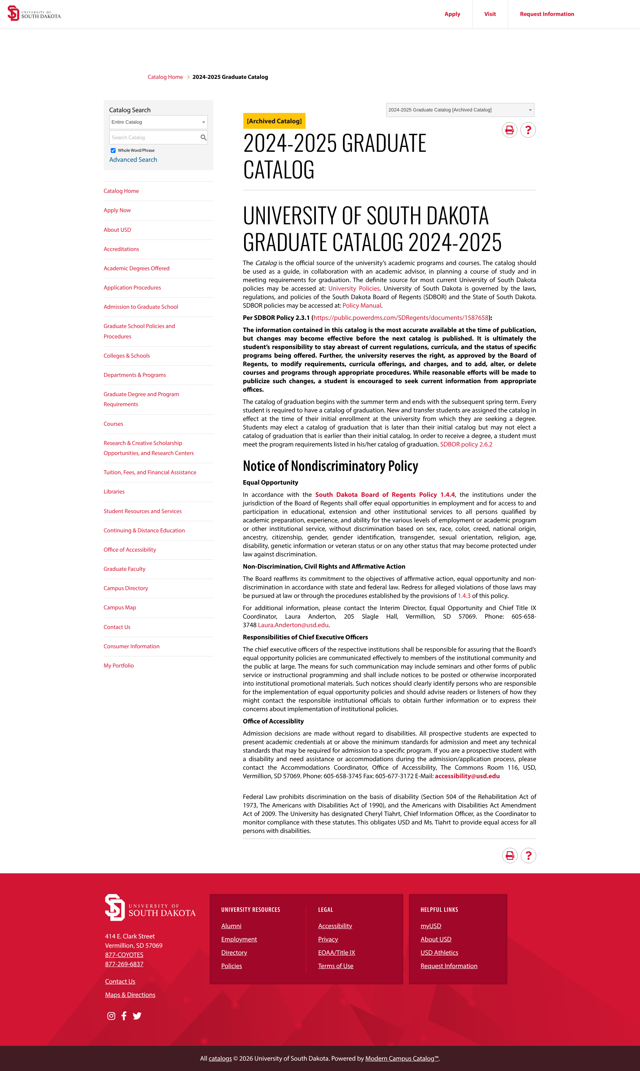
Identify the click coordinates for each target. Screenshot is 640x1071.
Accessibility (335, 925)
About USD (117, 230)
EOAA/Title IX (336, 952)
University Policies (354, 288)
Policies (231, 965)
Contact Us (117, 627)
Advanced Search (133, 159)
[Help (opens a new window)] (528, 130)
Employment (239, 939)
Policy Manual (362, 305)
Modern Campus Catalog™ (402, 1058)
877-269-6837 (124, 964)
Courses (113, 424)
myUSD (431, 925)
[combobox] (460, 110)
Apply (452, 14)
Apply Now (117, 210)
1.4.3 (464, 595)
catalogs (220, 1058)
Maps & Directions (130, 994)
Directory (234, 952)
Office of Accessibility (130, 549)
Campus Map (120, 607)
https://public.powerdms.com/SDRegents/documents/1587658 (401, 317)
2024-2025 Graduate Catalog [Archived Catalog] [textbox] (440, 110)
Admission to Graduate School (141, 307)
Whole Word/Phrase (136, 150)
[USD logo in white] (150, 918)
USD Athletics (440, 952)
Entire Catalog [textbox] (126, 122)
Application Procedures (132, 287)
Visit (490, 14)
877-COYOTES (124, 954)
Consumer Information (132, 646)
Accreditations (121, 249)
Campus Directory (126, 588)
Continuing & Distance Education (144, 530)
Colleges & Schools (127, 355)
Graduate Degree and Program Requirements (141, 399)
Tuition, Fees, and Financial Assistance (150, 472)
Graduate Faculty (125, 569)
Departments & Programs (135, 375)
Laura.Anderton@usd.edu (293, 624)
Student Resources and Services (143, 511)
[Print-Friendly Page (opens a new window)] (509, 130)
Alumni (231, 925)
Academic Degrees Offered (137, 268)
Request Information (547, 14)
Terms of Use (335, 965)
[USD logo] (34, 14)
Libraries (114, 491)
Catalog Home (165, 77)
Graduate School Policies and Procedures (139, 331)
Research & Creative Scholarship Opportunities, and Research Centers (149, 448)
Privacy (328, 939)
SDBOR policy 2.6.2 (466, 444)
